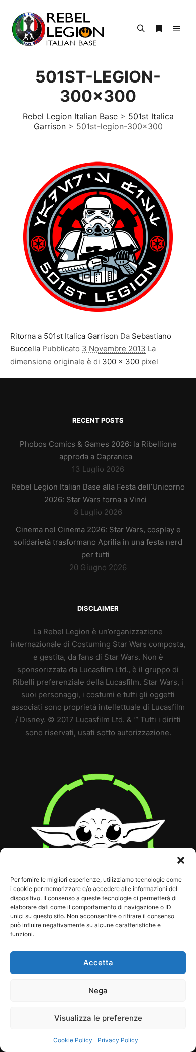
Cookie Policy (72, 1040)
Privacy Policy (117, 1040)
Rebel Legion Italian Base (70, 116)
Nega (98, 990)
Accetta (98, 962)
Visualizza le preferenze (98, 1018)
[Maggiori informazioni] (159, 28)
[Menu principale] (177, 28)
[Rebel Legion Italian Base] (60, 29)
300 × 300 (120, 361)
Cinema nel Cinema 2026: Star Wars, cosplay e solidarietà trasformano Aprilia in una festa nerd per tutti (98, 542)
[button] (181, 860)
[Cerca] (141, 28)
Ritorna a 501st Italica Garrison (64, 336)
